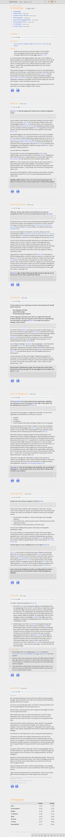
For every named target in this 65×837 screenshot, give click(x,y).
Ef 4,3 (12, 260)
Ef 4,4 (26, 227)
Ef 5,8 (24, 140)
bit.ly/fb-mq (24, 782)
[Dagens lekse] (52, 1)
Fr (57, 835)
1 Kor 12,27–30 (46, 44)
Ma (45, 835)
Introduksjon (17, 11)
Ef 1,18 (24, 142)
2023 (14, 5)
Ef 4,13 (26, 234)
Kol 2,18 (12, 159)
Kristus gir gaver (18, 17)
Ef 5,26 (23, 235)
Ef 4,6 (51, 237)
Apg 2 (31, 44)
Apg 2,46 (35, 463)
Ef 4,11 (40, 538)
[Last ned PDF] (12, 90)
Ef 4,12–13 (49, 540)
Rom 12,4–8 (33, 654)
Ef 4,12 (36, 225)
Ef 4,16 (40, 225)
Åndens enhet (17, 13)
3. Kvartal (19, 5)
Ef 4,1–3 (26, 124)
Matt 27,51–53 (38, 635)
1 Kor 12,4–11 (37, 44)
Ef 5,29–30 (13, 227)
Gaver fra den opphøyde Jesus (22, 20)
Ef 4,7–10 (36, 128)
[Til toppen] (55, 1)
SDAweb (34, 831)
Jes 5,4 (16, 46)
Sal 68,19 (26, 44)
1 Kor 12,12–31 (22, 77)
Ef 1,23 (45, 225)
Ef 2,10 (12, 140)
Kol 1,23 (30, 234)
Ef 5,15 (29, 140)
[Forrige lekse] (33, 835)
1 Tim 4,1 (45, 234)
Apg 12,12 (41, 463)
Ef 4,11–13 (33, 405)
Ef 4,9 (21, 606)
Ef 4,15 (48, 565)
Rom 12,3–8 (13, 77)
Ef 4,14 (41, 501)
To (55, 835)
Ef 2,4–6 (29, 142)
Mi (61, 835)
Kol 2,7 (35, 234)
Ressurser (26, 2)
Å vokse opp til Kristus (19, 22)
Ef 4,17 (17, 140)
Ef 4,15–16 (13, 542)
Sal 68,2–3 (13, 337)
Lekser (21, 2)
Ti (48, 835)
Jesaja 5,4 (15, 467)
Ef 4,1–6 (26, 122)
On (51, 835)
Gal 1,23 (40, 234)
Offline (38, 831)
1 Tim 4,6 (51, 234)
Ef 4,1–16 (16, 44)
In (39, 835)
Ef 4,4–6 (23, 126)
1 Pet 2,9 (29, 463)
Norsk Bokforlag (18, 831)
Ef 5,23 (49, 225)
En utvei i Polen (17, 26)
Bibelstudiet (13, 2)
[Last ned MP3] (18, 90)
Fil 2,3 (21, 44)
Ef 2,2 (52, 138)
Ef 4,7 (24, 560)
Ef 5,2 (21, 140)
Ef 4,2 (41, 153)
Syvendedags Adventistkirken (27, 831)
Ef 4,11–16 (13, 131)
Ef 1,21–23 (21, 346)
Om (31, 2)
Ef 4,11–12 (43, 55)
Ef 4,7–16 (29, 126)
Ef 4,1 (24, 136)
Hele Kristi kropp (16, 8)
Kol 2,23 (17, 159)
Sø (42, 835)
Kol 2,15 (36, 642)
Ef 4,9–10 (39, 143)
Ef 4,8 (45, 626)
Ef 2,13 (34, 142)
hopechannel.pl (29, 780)
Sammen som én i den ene (21, 15)
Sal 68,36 (31, 341)
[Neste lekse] (36, 835)
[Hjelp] (45, 1)
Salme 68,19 (17, 401)
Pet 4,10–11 (43, 654)
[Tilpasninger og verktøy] (48, 1)
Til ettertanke (17, 24)
